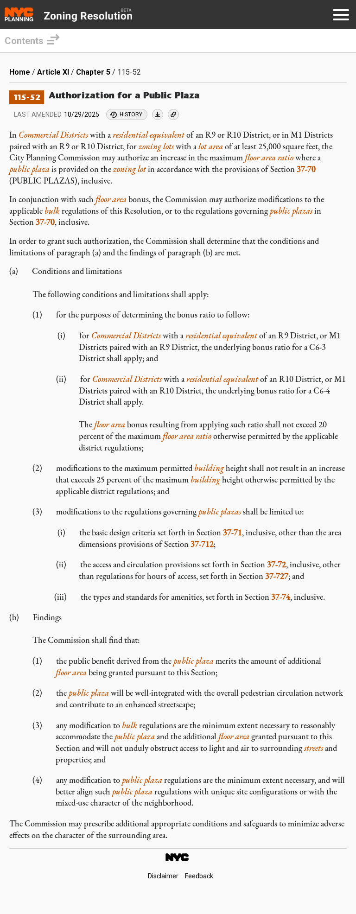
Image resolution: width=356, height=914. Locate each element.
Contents (24, 40)
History (131, 114)
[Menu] (341, 16)
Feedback (199, 876)
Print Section (157, 114)
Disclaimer (163, 876)
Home (19, 72)
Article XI (53, 72)
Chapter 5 (93, 72)
